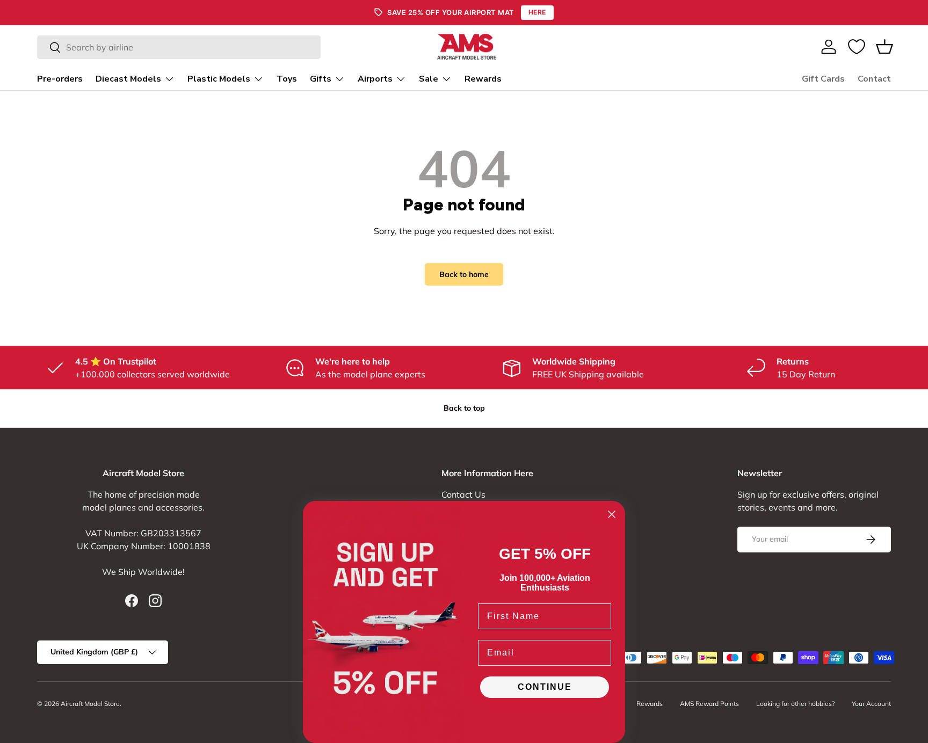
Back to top (464, 408)
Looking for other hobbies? (795, 704)
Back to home (464, 274)
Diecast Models (128, 79)
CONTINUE (545, 686)
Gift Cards (823, 79)
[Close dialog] (612, 514)
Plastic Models (218, 79)
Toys (287, 79)
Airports (375, 79)
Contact (874, 79)
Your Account (871, 704)
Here (537, 12)
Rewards (483, 79)
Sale (428, 79)
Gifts (320, 79)
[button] (884, 47)
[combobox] (179, 47)
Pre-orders (60, 79)
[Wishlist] (857, 47)
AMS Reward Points (709, 704)
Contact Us (463, 494)
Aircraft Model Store (90, 704)
